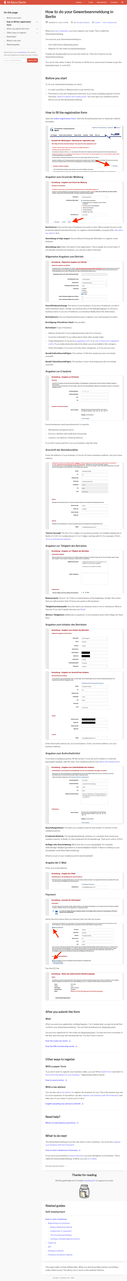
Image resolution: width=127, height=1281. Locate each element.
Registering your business (59, 1223)
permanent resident (54, 762)
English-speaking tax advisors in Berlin (63, 1104)
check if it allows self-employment (72, 96)
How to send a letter (54, 1080)
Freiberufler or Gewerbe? (61, 1231)
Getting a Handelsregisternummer (65, 1239)
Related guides (13, 44)
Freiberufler (61, 54)
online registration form (65, 118)
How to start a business (56, 1219)
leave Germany (76, 1156)
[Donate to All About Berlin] (84, 1191)
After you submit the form (18, 29)
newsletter (22, 52)
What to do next (14, 40)
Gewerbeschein (71, 45)
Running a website (56, 1251)
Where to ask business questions (60, 1123)
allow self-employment (110, 762)
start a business (61, 31)
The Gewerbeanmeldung (60, 1235)
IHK (50, 1035)
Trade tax (52, 1243)
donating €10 (89, 1180)
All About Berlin (16, 2)
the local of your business (62, 1075)
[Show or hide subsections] (36, 21)
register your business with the (95, 1095)
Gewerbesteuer (78, 48)
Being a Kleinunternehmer (61, 1227)
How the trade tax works (56, 1041)
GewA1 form (106, 1072)
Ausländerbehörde (76, 836)
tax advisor (66, 1092)
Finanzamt (113, 1095)
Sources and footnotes (54, 1166)
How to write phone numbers (58, 539)
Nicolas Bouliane (82, 22)
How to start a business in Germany (61, 1150)
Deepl (82, 609)
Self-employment (110, 22)
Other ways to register (16, 33)
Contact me (64, 1278)
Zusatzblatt (96, 844)
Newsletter (102, 2)
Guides (79, 2)
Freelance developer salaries (60, 1255)
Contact (114, 2)
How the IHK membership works (59, 1046)
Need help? (11, 37)
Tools (90, 2)
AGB (72, 1278)
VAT (49, 1247)
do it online (92, 1159)
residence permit (105, 94)
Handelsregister (100, 309)
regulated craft (83, 341)
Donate (56, 1278)
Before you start (14, 18)
